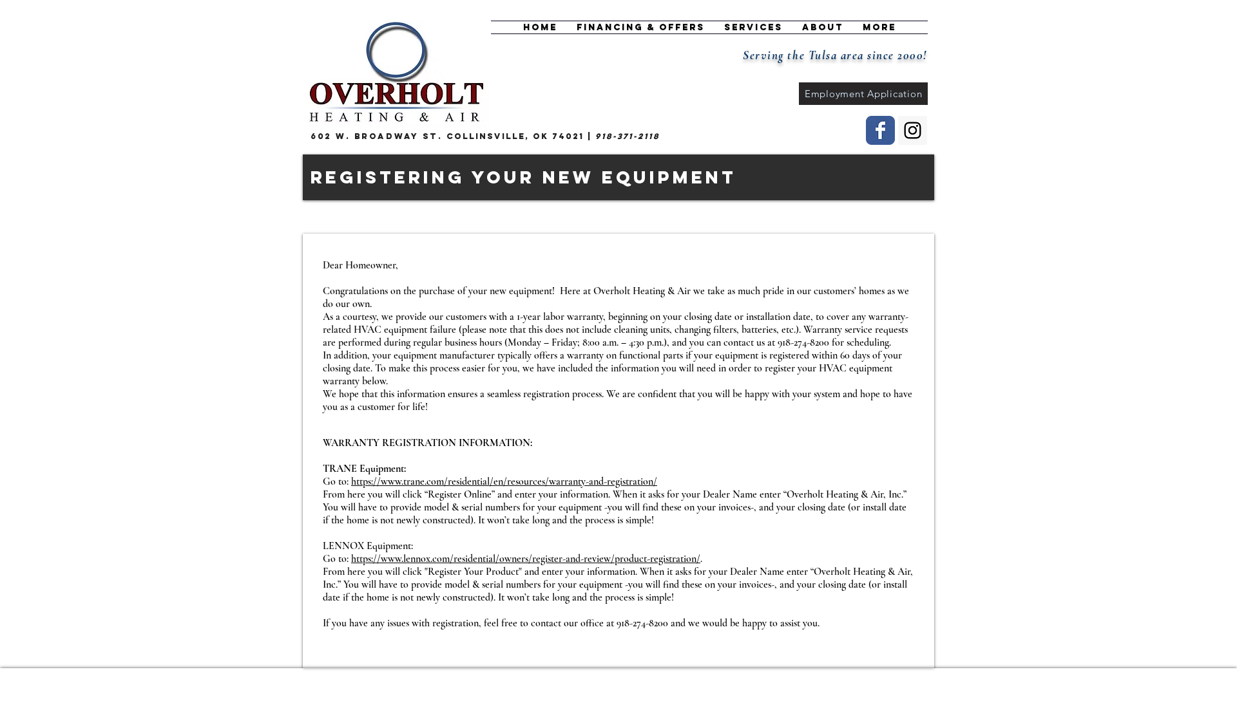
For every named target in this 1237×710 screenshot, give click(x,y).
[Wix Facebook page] (880, 130)
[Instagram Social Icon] (912, 130)
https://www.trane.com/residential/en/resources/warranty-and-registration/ (504, 481)
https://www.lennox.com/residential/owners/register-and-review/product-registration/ (525, 558)
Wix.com (488, 685)
